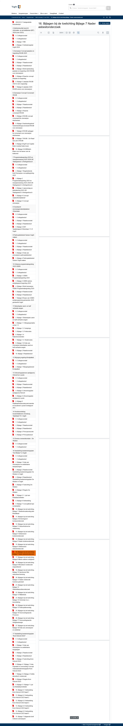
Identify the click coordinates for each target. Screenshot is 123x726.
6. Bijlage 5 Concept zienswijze (21, 202)
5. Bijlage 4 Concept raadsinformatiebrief (21, 197)
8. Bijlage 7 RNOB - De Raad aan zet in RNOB (23, 139)
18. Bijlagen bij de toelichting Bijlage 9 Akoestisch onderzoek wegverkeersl (23, 565)
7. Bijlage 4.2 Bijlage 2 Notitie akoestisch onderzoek (23, 675)
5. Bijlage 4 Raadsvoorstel (23, 291)
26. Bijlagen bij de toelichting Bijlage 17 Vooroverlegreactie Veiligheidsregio (23, 620)
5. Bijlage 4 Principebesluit (24, 435)
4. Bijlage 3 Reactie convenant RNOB (20, 112)
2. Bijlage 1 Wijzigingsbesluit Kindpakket (23, 368)
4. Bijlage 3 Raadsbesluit (23, 656)
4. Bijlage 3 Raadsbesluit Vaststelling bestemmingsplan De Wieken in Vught (23, 479)
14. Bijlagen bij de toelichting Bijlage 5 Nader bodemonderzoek (23, 540)
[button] (108, 8)
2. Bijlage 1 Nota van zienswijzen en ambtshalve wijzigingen (21, 647)
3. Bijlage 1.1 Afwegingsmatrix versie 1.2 (24, 324)
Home (23, 17)
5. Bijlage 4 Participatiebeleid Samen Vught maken (23, 259)
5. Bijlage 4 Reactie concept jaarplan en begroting (23, 77)
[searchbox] (87, 8)
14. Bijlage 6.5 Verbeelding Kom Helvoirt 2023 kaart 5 (23, 712)
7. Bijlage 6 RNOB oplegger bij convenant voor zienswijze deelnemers (23, 133)
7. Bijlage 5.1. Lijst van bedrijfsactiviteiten (21, 496)
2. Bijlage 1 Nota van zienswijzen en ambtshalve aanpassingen (21, 464)
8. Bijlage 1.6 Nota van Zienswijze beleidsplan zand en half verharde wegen (23, 345)
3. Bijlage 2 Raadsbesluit (23, 65)
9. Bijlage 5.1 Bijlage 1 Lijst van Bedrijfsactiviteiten (23, 686)
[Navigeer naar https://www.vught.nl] (16, 7)
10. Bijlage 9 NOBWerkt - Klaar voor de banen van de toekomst (22, 151)
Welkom (14, 13)
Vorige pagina (105, 23)
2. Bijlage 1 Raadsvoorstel (23, 62)
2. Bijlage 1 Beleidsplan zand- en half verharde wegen (24, 319)
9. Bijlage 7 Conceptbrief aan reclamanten (23, 505)
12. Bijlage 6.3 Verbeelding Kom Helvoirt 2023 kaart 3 (23, 702)
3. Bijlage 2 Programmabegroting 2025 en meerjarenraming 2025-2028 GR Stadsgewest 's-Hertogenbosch (23, 182)
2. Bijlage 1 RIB (20, 42)
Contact (61, 13)
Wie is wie (43, 13)
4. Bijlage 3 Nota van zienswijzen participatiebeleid (22, 254)
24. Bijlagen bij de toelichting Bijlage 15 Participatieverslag (23, 606)
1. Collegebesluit (20, 38)
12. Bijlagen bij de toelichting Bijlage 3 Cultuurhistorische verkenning (23, 526)
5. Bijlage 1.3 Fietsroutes (23, 331)
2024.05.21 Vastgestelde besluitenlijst (22, 23)
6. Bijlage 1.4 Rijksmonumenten (18, 336)
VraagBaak (53, 13)
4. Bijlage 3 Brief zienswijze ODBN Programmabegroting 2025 (23, 287)
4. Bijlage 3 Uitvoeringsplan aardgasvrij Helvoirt (23, 392)
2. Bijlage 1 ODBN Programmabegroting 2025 (21, 277)
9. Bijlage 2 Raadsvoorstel (23, 350)
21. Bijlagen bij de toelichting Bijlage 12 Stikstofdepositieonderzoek (23, 587)
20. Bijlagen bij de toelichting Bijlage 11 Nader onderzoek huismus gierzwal (23, 580)
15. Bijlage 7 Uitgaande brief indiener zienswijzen (23, 718)
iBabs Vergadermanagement (90, 724)
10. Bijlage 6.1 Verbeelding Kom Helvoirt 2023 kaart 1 (23, 691)
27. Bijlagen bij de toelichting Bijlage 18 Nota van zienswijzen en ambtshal (23, 628)
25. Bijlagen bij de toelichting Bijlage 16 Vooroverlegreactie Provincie (23, 613)
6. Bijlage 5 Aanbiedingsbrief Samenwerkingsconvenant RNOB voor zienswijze (23, 126)
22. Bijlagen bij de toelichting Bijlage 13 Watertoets (23, 593)
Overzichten (33, 13)
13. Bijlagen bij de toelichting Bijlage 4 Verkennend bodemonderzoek (23, 534)
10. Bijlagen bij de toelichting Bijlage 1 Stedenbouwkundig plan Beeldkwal (23, 511)
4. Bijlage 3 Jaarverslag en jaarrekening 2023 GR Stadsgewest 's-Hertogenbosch (23, 190)
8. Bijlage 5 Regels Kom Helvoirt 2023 (22, 680)
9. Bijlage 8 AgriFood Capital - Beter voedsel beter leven (24, 145)
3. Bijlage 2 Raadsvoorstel (23, 652)
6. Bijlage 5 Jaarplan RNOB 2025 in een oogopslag (23, 83)
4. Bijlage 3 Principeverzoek (24, 431)
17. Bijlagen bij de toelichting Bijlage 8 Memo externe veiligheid (23, 558)
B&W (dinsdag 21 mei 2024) (42, 17)
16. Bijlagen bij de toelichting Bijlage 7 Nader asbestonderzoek (23, 553)
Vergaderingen (23, 13)
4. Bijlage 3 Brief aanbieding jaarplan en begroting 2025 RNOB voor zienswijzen (23, 71)
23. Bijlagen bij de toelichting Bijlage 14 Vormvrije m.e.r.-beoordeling (23, 600)
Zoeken (71, 4)
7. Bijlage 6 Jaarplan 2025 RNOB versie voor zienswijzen (22, 88)
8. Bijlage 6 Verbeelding (23, 500)
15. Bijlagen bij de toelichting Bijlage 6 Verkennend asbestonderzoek (23, 547)
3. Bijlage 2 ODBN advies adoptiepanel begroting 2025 (22, 282)
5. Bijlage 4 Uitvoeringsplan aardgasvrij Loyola (23, 397)
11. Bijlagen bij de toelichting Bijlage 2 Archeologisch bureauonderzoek (23, 519)
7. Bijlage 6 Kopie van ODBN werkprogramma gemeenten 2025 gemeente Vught (23, 300)
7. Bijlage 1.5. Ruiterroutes (24, 340)
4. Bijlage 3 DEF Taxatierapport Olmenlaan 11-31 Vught (23, 229)
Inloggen (106, 724)
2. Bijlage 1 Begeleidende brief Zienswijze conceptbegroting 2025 (23, 173)
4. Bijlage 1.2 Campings (23, 328)
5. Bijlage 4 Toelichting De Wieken (22, 486)
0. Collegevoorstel (21, 35)
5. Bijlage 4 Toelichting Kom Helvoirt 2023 (23, 660)
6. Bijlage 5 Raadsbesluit (23, 295)
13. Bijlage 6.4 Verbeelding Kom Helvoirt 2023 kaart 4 (23, 707)
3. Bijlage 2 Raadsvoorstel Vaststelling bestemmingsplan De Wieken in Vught (23, 472)
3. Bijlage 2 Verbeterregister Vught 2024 (23, 46)
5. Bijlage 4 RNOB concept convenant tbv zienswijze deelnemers (23, 118)
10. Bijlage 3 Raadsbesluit (23, 353)
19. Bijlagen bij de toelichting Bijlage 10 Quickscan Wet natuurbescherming (23, 572)
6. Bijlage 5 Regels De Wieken (21, 491)
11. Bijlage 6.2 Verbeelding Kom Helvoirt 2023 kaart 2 (23, 696)
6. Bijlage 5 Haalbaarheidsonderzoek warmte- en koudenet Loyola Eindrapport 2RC (23, 405)
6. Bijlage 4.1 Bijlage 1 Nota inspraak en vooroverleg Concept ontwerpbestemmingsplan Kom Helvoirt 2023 (23, 668)
